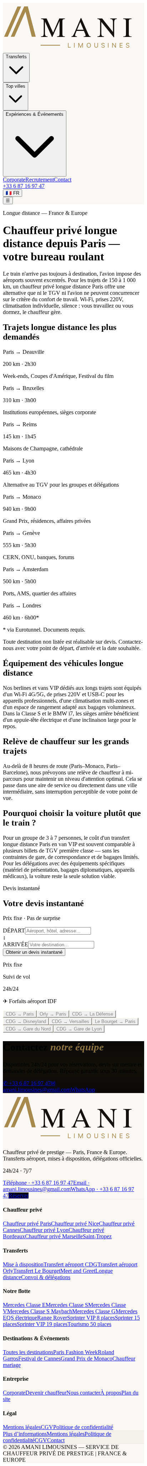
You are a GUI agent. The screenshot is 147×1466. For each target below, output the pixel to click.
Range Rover (52, 1318)
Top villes (15, 86)
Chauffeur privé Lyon (44, 1230)
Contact (62, 180)
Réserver (19, 1195)
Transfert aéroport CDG (70, 1264)
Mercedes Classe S (67, 1305)
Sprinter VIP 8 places (91, 1318)
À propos (110, 1393)
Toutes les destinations (28, 1352)
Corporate (14, 180)
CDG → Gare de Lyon (79, 1029)
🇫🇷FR (12, 193)
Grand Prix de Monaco (86, 1359)
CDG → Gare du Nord (28, 1029)
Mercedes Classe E (24, 1305)
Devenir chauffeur (45, 1393)
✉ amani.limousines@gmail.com (37, 1086)
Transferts (16, 56)
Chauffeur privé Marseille (54, 1236)
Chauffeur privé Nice (75, 1224)
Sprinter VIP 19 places (42, 1324)
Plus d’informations (25, 1434)
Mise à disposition (23, 1264)
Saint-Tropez (97, 1236)
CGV (47, 1427)
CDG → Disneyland (26, 1021)
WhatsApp (83, 1090)
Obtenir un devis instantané (34, 952)
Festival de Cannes (39, 1359)
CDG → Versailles (70, 1021)
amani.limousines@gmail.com (46, 1186)
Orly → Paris (53, 1014)
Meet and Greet (77, 1271)
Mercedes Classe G (94, 1311)
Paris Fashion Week (75, 1352)
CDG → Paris (20, 1014)
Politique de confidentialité (83, 1427)
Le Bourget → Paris (115, 1021)
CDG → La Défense (92, 1014)
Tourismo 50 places (89, 1324)
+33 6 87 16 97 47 (24, 186)
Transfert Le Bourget (36, 1271)
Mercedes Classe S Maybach (39, 1311)
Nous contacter (83, 1393)
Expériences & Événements (35, 114)
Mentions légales (22, 1427)
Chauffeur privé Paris (27, 1224)
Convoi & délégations (45, 1277)
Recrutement (39, 180)
